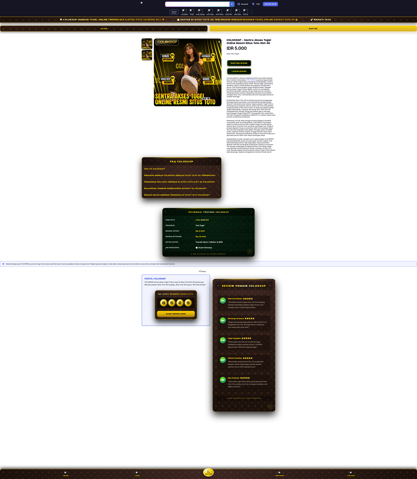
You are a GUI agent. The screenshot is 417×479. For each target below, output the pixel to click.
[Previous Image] (155, 73)
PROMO (66, 475)
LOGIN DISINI (239, 71)
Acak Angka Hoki (176, 314)
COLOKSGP (251, 80)
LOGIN (104, 28)
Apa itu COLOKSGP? (154, 169)
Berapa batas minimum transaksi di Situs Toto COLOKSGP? (177, 195)
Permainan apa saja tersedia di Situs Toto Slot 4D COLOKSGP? (179, 182)
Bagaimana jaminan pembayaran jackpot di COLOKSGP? (175, 188)
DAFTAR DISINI (239, 63)
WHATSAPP (280, 475)
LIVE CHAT (351, 475)
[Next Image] (219, 73)
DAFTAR (313, 28)
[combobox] (197, 4)
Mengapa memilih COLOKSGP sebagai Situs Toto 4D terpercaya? (180, 175)
